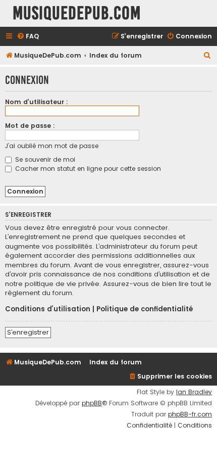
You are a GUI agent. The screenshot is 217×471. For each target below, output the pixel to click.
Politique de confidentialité (144, 309)
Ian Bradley (194, 392)
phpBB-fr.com (190, 414)
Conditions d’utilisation (47, 309)
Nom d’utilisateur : (36, 102)
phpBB (92, 403)
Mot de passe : (30, 125)
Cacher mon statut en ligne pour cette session (87, 168)
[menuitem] (28, 36)
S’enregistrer (28, 332)
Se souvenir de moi (44, 159)
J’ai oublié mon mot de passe (51, 146)
